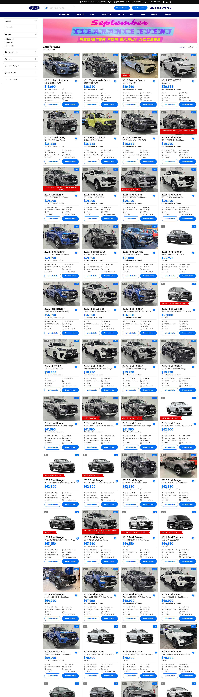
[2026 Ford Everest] (139, 522)
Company (167, 14)
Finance (154, 14)
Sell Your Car (107, 14)
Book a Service (140, 8)
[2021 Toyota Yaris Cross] (100, 65)
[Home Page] (34, 8)
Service (121, 14)
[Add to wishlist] (76, 81)
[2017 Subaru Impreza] (61, 65)
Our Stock (80, 14)
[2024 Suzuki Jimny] (100, 122)
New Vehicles (64, 14)
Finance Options (121, 8)
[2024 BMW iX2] (61, 351)
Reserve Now (70, 104)
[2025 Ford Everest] (139, 236)
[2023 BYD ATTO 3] (178, 65)
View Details (53, 104)
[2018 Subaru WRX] (139, 122)
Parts (132, 14)
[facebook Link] (163, 2)
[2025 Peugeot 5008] (100, 236)
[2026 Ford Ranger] (100, 179)
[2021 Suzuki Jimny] (61, 122)
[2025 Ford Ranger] (178, 122)
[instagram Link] (169, 2)
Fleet (143, 14)
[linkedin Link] (166, 2)
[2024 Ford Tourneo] (178, 522)
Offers (92, 14)
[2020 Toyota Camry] (139, 65)
